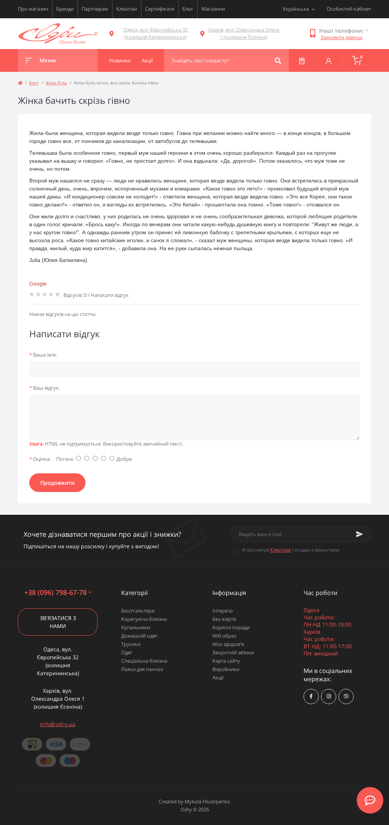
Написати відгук (110, 295)
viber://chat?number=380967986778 (346, 696)
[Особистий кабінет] (328, 60)
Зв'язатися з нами (58, 622)
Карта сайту (226, 660)
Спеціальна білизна (144, 660)
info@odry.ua (58, 724)
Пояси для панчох (142, 669)
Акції (217, 677)
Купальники (135, 627)
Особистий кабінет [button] (349, 8)
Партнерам (95, 8)
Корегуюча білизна (144, 619)
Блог (187, 8)
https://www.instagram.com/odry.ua (328, 696)
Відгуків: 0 (75, 295)
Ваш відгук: (44, 387)
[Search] (278, 60)
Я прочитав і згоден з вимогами (290, 550)
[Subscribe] (359, 534)
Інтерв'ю (222, 610)
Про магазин (33, 8)
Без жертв (224, 619)
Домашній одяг (139, 635)
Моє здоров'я (228, 644)
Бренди (65, 8)
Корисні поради (231, 627)
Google (38, 284)
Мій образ (224, 635)
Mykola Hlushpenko (207, 801)
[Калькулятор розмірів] (302, 60)
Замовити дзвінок (342, 37)
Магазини (213, 8)
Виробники (225, 669)
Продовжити (57, 482)
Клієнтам (126, 8)
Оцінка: (40, 458)
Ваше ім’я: (43, 354)
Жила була (56, 83)
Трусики (131, 644)
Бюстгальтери (138, 610)
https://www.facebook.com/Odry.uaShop (311, 696)
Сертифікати (159, 8)
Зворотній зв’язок (233, 652)
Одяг (127, 652)
